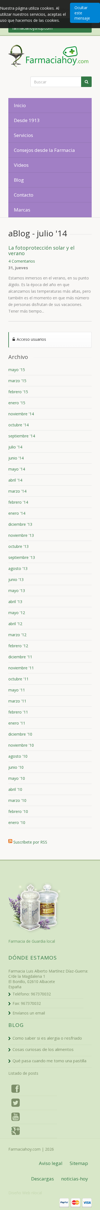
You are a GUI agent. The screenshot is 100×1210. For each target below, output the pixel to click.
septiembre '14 (21, 435)
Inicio (20, 105)
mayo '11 (16, 690)
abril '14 (15, 480)
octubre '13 (18, 546)
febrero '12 (18, 645)
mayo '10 (16, 778)
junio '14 (16, 458)
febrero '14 (18, 502)
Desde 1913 (27, 120)
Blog (19, 180)
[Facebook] (15, 1089)
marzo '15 (17, 380)
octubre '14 (18, 424)
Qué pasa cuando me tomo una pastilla (49, 1060)
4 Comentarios (21, 261)
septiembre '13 (21, 557)
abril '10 (15, 789)
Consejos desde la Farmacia (44, 150)
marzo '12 (17, 634)
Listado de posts (23, 1073)
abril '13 (15, 601)
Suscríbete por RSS (30, 841)
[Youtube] (15, 1118)
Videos (21, 165)
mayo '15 (16, 369)
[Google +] (15, 1132)
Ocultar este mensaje (82, 13)
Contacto (23, 195)
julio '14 (15, 447)
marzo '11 (17, 701)
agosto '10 (18, 756)
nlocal (36, 1192)
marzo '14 (17, 491)
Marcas (22, 210)
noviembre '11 (21, 667)
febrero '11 (18, 712)
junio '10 (16, 767)
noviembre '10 (21, 745)
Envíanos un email (28, 1013)
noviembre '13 (21, 535)
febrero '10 (18, 811)
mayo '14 (16, 469)
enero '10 (16, 822)
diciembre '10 (20, 734)
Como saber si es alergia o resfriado (47, 1038)
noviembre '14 (21, 413)
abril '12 (15, 623)
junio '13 (16, 579)
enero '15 (16, 402)
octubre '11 (18, 678)
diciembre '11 (20, 656)
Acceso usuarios (31, 339)
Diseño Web (19, 1192)
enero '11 (16, 723)
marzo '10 (17, 800)
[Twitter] (15, 1104)
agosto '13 (18, 568)
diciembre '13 (20, 524)
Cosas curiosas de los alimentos (43, 1049)
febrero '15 (18, 391)
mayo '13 (16, 590)
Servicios (23, 135)
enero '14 (16, 513)
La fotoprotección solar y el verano (41, 250)
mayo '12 (16, 612)
